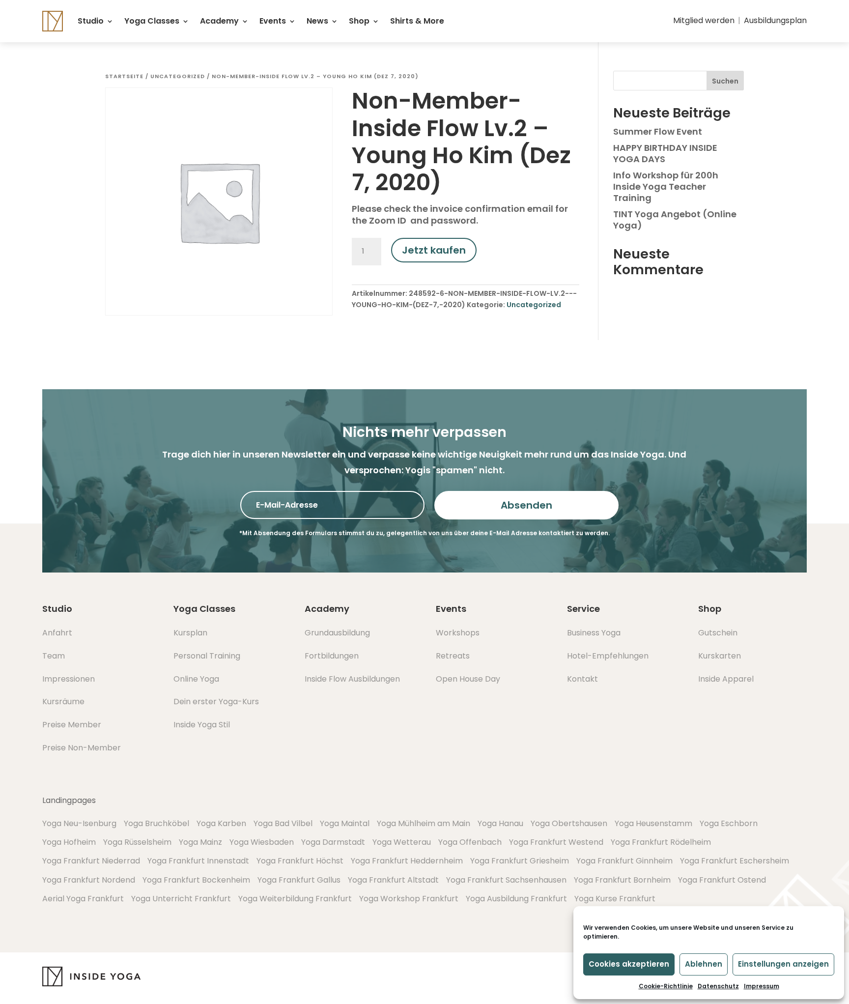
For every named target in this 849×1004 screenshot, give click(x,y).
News (317, 21)
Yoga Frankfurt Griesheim (519, 860)
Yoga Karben (221, 823)
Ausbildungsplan (775, 20)
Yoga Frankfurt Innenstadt (198, 860)
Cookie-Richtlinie (666, 986)
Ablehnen (703, 964)
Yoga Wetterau (401, 842)
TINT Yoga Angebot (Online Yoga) (674, 219)
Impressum (761, 986)
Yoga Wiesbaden (261, 842)
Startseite (124, 76)
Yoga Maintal (344, 823)
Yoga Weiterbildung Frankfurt (295, 898)
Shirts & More (417, 21)
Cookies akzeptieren (629, 964)
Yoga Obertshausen (569, 823)
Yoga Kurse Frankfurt (614, 898)
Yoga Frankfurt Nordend (88, 880)
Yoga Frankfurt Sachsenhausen (506, 880)
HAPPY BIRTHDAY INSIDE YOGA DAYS (665, 153)
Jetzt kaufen (434, 250)
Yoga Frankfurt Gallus (298, 880)
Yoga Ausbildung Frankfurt (516, 898)
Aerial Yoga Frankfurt (83, 898)
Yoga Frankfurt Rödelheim (661, 842)
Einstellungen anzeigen (783, 964)
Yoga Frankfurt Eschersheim (734, 860)
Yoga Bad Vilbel (283, 823)
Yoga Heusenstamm (653, 823)
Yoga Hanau (500, 823)
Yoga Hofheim (69, 842)
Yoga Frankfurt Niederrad (91, 860)
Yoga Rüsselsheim (137, 842)
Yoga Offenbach (470, 842)
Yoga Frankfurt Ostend (722, 880)
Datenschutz (718, 986)
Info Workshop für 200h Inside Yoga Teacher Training (665, 186)
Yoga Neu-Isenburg (79, 823)
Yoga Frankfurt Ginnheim (624, 860)
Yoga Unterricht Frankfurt (181, 898)
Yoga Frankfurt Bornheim (622, 880)
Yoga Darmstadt (333, 842)
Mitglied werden (704, 20)
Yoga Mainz (200, 842)
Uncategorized (177, 76)
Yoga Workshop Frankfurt (408, 898)
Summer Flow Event (657, 131)
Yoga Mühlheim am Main (423, 823)
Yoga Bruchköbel (156, 823)
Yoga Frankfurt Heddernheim (407, 860)
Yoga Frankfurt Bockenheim (196, 880)
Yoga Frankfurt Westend (556, 842)
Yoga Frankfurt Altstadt (393, 880)
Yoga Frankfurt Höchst (299, 860)
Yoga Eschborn (729, 823)
